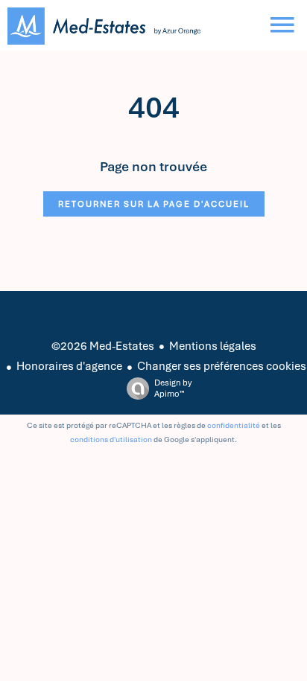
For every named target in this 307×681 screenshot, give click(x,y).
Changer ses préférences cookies (221, 366)
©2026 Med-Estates (102, 346)
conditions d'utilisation (111, 439)
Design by (173, 388)
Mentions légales (212, 346)
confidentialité (233, 425)
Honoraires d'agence (69, 366)
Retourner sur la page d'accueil (154, 204)
